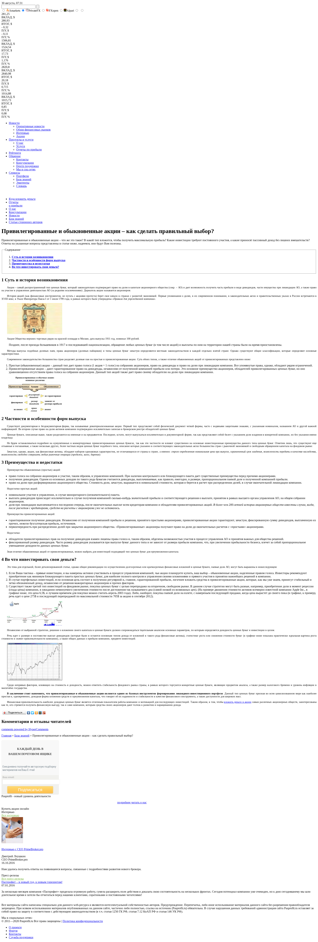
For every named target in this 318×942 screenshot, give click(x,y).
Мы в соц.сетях (26, 169)
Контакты (22, 159)
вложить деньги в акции (237, 702)
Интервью (22, 132)
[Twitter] (32, 712)
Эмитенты (22, 182)
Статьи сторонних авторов (26, 222)
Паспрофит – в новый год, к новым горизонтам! (31, 882)
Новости (14, 123)
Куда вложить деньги (22, 198)
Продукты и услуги (21, 139)
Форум (13, 930)
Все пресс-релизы (12, 878)
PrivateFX (34, 10)
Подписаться (30, 789)
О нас (19, 142)
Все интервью (10, 815)
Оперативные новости (30, 126)
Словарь (21, 186)
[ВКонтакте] (29, 712)
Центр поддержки (27, 166)
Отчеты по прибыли (29, 149)
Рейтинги (15, 152)
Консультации (25, 162)
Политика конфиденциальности (83, 921)
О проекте (15, 927)
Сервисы (14, 172)
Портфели (22, 176)
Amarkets (14, 10)
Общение (15, 156)
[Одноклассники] (36, 712)
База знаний (23, 179)
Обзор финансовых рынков (33, 129)
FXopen (53, 10)
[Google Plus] (44, 712)
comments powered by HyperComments (24, 729)
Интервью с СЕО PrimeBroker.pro (22, 849)
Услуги (20, 146)
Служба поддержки (21, 937)
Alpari (70, 10)
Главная (6, 735)
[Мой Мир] (40, 712)
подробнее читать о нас (132, 802)
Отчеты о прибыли (15, 204)
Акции (20, 136)
